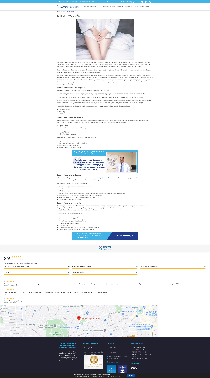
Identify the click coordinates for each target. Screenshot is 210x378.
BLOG (137, 7)
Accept (131, 375)
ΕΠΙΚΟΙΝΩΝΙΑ (144, 7)
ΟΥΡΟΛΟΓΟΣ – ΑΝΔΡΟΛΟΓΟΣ (99, 7)
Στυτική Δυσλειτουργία (90, 348)
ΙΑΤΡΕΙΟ (112, 7)
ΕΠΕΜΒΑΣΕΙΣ (129, 7)
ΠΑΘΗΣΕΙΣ (120, 7)
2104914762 (112, 348)
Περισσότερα (62, 364)
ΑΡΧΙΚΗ (86, 7)
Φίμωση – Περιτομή (90, 354)
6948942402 (112, 352)
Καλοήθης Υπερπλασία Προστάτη (93, 352)
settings (118, 376)
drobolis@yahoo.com (115, 362)
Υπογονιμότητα (88, 350)
